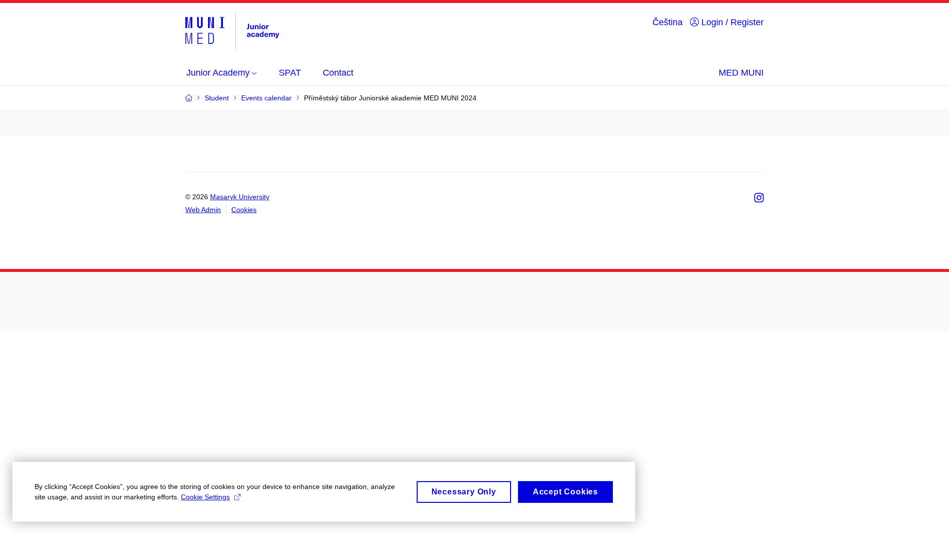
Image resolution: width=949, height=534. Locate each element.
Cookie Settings (205, 497)
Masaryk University (239, 197)
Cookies (244, 210)
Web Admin (203, 210)
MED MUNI (741, 73)
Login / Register (731, 22)
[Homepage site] (233, 30)
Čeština (667, 22)
